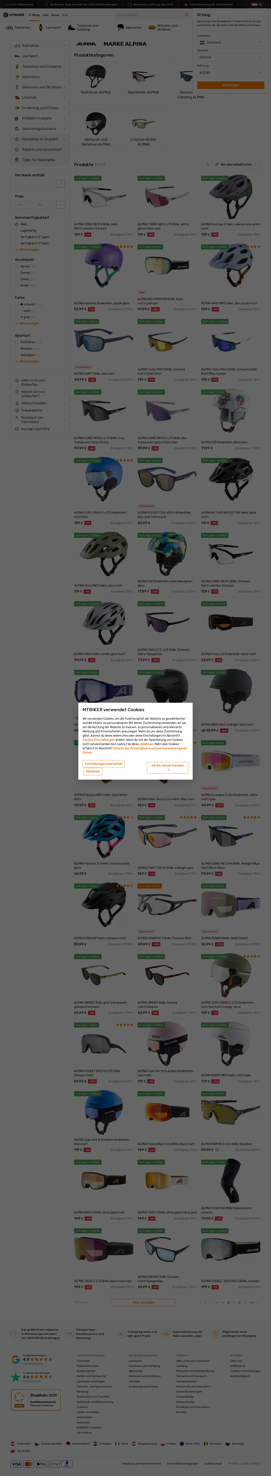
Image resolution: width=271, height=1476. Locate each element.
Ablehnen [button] (93, 771)
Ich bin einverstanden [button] (168, 768)
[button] (146, 744)
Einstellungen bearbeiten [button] (104, 764)
